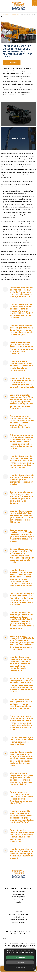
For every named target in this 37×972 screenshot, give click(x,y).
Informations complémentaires (18, 914)
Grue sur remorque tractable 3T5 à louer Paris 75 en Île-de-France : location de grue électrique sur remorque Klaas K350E (22, 797)
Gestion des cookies (18, 922)
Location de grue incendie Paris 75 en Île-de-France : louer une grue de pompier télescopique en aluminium (22, 479)
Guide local (18, 912)
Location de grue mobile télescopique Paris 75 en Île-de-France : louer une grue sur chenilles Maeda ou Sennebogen (21, 330)
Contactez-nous (12, 62)
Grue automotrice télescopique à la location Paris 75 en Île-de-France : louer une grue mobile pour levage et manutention (22, 835)
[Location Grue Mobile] (18, 6)
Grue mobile (18, 114)
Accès (18, 902)
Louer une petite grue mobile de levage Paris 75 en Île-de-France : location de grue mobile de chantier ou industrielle (22, 382)
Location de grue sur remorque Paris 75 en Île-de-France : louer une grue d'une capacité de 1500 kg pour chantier (21, 703)
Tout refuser (20, 962)
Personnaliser (20, 967)
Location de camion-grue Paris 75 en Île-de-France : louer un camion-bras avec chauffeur (22, 740)
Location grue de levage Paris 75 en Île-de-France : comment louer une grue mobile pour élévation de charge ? (22, 853)
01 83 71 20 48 (18, 899)
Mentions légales (18, 917)
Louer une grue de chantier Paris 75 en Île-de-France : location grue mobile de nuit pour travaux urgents (21, 365)
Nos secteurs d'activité (12, 14)
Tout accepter (19, 957)
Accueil (3, 14)
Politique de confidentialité (18, 920)
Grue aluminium (18, 138)
